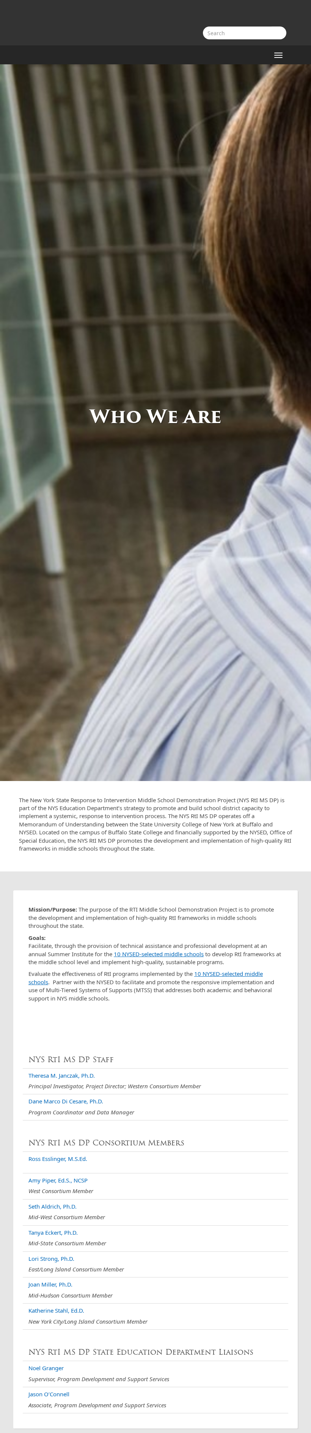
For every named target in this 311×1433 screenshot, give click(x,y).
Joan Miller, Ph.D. (50, 1284)
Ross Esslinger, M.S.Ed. (57, 1158)
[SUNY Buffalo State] (258, 14)
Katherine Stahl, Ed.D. (56, 1310)
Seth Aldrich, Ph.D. (52, 1206)
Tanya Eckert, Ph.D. (53, 1232)
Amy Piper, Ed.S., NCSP (58, 1180)
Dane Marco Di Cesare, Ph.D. (65, 1101)
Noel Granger (46, 1368)
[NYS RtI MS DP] (32, 23)
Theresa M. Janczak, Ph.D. (61, 1075)
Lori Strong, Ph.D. (51, 1258)
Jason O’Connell (48, 1394)
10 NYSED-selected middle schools (159, 954)
